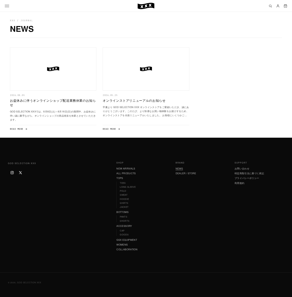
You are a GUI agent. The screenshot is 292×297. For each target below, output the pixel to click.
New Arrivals (125, 168)
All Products (126, 173)
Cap (122, 230)
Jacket (124, 207)
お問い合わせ (242, 168)
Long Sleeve (128, 187)
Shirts (124, 203)
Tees (123, 183)
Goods (124, 234)
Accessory (124, 225)
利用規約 (239, 183)
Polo (123, 191)
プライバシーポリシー (247, 178)
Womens (122, 244)
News (179, 168)
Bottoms (122, 212)
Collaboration (126, 249)
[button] (7, 6)
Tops (119, 178)
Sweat (124, 194)
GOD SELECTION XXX (29, 282)
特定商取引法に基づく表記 (249, 173)
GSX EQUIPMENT (126, 239)
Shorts (124, 221)
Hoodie (124, 199)
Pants (123, 216)
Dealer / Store (186, 173)
